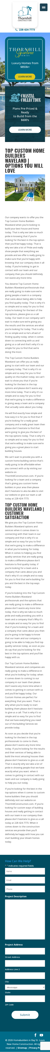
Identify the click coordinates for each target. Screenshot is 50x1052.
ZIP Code (9, 1004)
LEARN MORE (25, 76)
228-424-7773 (27, 30)
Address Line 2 (12, 969)
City (7, 981)
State (7, 992)
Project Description (16, 896)
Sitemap (22, 1047)
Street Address (12, 957)
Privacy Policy (36, 1047)
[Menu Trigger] (44, 7)
